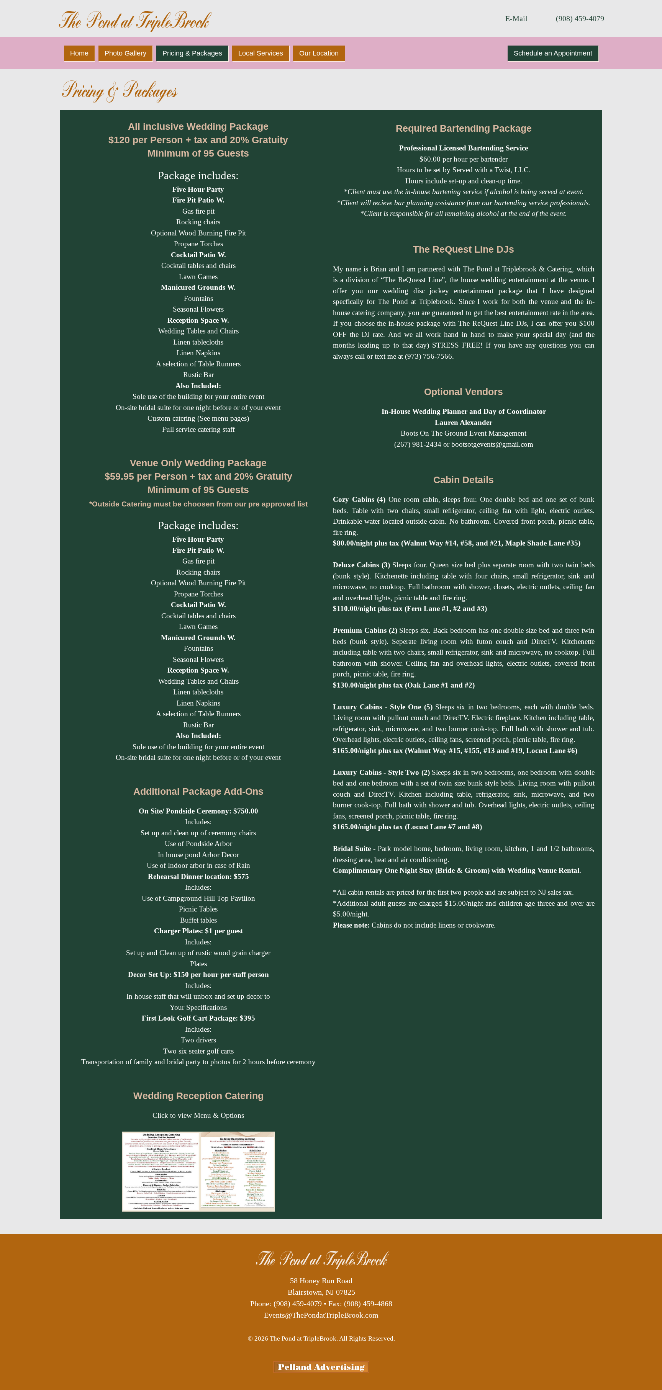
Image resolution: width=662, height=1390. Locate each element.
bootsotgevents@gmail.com (492, 444)
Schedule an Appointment (553, 53)
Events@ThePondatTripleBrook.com (321, 1315)
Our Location (319, 53)
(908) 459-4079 (580, 18)
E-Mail (516, 18)
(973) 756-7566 (428, 356)
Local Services (260, 53)
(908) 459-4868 (368, 1303)
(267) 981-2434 (417, 444)
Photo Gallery (125, 53)
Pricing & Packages (192, 53)
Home (79, 53)
